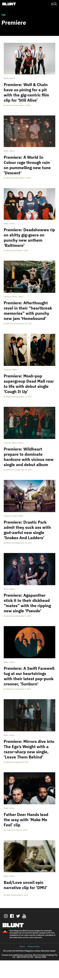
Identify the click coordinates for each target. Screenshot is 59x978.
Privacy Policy (33, 946)
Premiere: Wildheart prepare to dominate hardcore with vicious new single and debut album (29, 456)
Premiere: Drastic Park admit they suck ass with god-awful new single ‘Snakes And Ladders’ (27, 529)
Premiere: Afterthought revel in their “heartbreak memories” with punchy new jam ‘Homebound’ (28, 310)
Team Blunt (10, 830)
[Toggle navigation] (53, 4)
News (12, 78)
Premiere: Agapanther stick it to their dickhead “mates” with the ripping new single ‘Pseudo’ (27, 603)
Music (6, 78)
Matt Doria (10, 105)
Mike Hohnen (11, 895)
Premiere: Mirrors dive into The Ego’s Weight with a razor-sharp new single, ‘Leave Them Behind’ (29, 749)
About (22, 946)
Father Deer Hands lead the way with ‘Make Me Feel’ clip (26, 819)
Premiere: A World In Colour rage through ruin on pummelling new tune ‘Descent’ (27, 165)
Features (7, 297)
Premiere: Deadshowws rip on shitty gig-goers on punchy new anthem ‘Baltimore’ (29, 237)
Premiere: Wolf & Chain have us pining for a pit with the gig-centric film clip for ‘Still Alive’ (26, 92)
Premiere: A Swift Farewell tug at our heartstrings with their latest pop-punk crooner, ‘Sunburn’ (29, 676)
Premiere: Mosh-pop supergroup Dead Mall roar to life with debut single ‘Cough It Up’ (29, 383)
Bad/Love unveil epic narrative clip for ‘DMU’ (25, 885)
